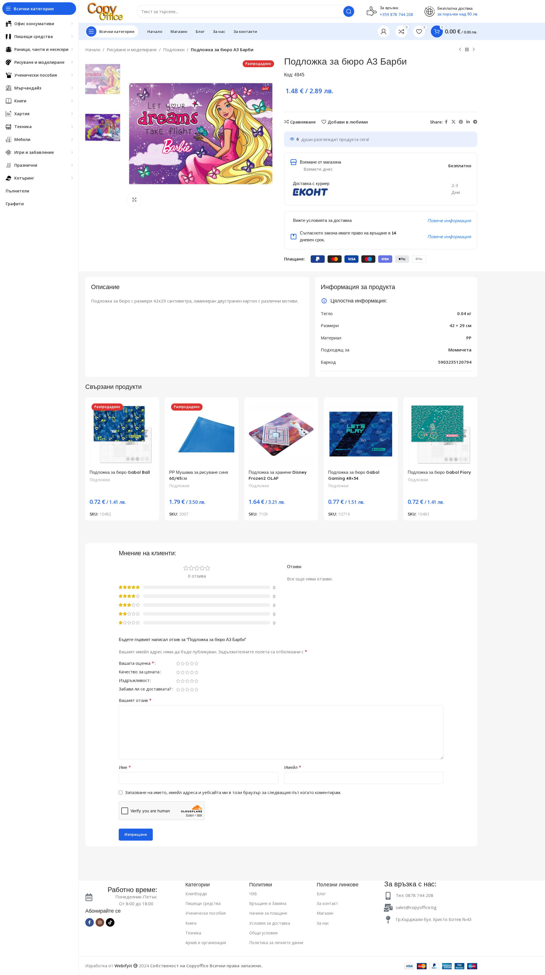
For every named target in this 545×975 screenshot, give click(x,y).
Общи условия (263, 933)
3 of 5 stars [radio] (187, 663)
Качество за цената (139, 672)
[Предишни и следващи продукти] (460, 49)
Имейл (292, 767)
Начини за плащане (268, 913)
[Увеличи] (134, 199)
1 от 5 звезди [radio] (178, 663)
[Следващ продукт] (473, 49)
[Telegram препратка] (475, 122)
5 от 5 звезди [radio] (196, 663)
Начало (92, 49)
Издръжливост (134, 680)
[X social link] (453, 122)
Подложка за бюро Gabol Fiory (439, 472)
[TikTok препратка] (110, 922)
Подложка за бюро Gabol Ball (120, 472)
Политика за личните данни (276, 942)
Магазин (325, 913)
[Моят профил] (384, 31)
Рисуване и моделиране (132, 49)
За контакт (327, 903)
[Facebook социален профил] (446, 122)
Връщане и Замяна (267, 903)
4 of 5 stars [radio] (191, 663)
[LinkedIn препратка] (468, 122)
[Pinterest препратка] (461, 122)
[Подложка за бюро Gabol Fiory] (440, 434)
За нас (323, 923)
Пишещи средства (203, 903)
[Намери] (348, 11)
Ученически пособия (205, 913)
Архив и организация (205, 942)
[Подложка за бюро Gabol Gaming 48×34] (360, 434)
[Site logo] (105, 11)
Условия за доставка (269, 923)
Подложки (174, 49)
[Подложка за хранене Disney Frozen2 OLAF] (281, 434)
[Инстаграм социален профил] (100, 922)
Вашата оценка (136, 663)
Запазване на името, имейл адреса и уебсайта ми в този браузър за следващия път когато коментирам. (233, 792)
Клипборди (196, 893)
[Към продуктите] (466, 49)
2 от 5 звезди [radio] (182, 663)
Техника (193, 933)
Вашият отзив (135, 700)
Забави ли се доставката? (145, 689)
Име (125, 767)
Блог (321, 893)
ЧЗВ (253, 893)
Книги (191, 923)
